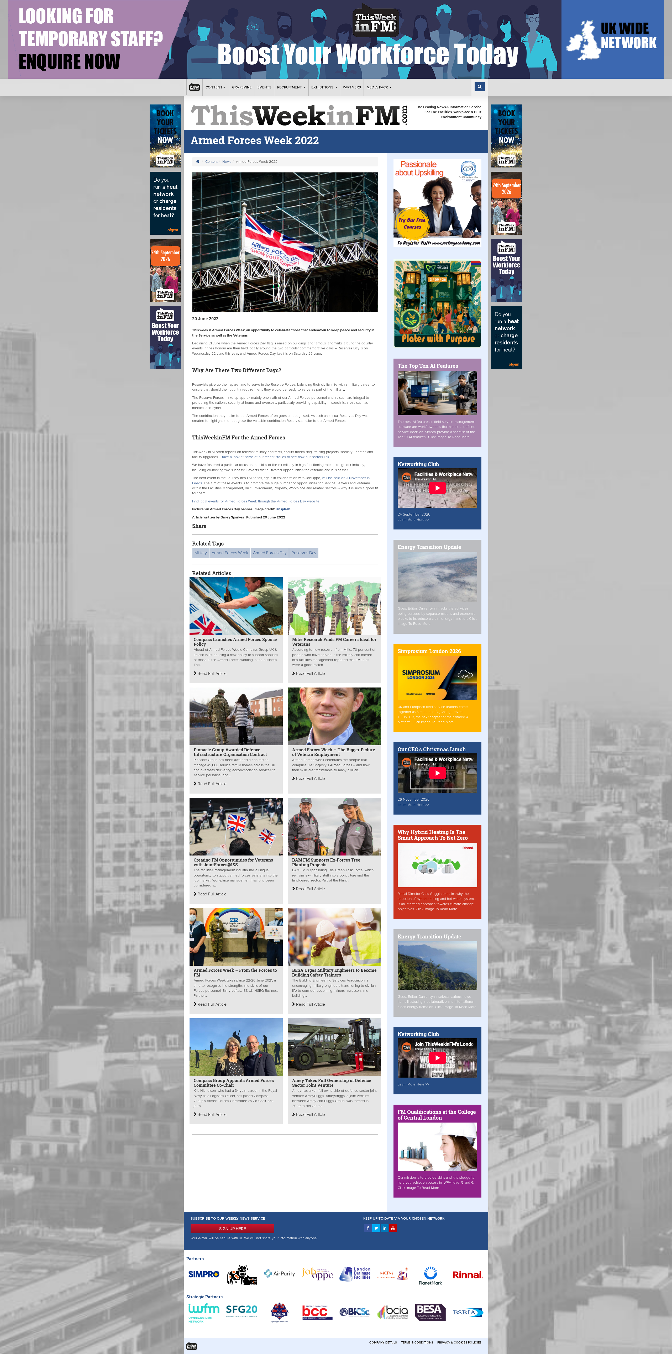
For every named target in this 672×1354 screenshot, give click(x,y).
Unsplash (283, 509)
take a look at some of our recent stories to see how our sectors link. (276, 457)
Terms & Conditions (417, 1342)
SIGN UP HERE (232, 1228)
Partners (352, 87)
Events (264, 87)
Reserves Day (303, 552)
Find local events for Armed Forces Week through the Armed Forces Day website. (256, 501)
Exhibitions (323, 87)
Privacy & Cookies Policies (459, 1342)
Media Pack (378, 87)
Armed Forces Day (270, 552)
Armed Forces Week (230, 552)
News (226, 162)
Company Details (383, 1342)
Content (214, 87)
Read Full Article (212, 673)
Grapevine (242, 87)
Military (201, 552)
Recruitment (290, 87)
